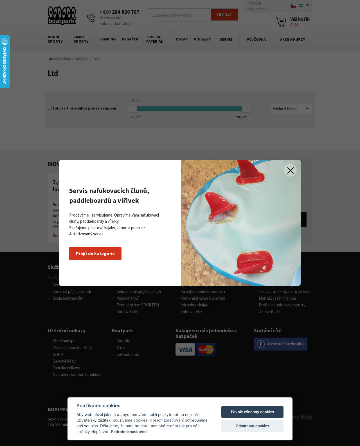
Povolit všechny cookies (252, 411)
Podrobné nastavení (129, 431)
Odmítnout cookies (252, 426)
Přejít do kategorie (95, 253)
